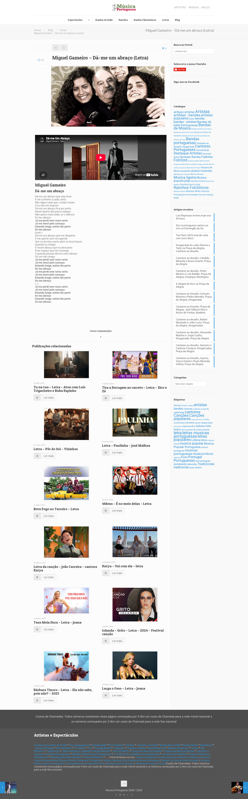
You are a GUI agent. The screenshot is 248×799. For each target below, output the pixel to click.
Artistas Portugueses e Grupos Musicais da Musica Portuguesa (167, 757)
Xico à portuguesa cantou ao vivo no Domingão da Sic (192, 227)
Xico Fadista (116, 745)
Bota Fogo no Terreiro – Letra (56, 509)
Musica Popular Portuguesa (194, 445)
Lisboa (195, 440)
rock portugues (202, 461)
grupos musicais (201, 170)
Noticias (162, 763)
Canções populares (189, 417)
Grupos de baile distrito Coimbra (185, 164)
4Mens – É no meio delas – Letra (126, 504)
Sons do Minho (121, 751)
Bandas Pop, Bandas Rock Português (180, 760)
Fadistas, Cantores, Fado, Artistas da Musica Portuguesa (130, 760)
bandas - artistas (185, 122)
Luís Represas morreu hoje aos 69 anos (193, 217)
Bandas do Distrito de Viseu (192, 136)
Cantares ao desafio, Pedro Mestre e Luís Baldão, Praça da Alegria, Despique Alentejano (193, 273)
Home (37, 30)
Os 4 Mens (79, 748)
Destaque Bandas (190, 157)
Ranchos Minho (193, 191)
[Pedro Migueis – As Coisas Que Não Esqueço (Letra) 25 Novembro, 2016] (8, 787)
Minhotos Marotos (178, 748)
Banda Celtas (190, 745)
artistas (200, 404)
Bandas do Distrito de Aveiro (201, 129)
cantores (192, 412)
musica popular (191, 443)
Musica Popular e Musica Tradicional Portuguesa (76, 760)
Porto (184, 457)
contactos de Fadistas (174, 754)
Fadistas (207, 157)
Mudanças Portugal (146, 763)
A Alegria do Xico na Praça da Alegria (192, 285)
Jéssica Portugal (44, 748)
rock (176, 197)
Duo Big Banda (102, 748)
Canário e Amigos (147, 745)
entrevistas (178, 426)
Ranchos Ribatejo (206, 195)
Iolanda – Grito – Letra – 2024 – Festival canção (133, 632)
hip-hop (177, 174)
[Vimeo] (123, 795)
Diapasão (119, 748)
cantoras (179, 412)
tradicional (181, 467)
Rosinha (129, 745)
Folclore (180, 160)
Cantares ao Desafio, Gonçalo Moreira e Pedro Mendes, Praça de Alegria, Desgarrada (194, 296)
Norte (209, 454)
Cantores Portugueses (192, 148)
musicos (199, 454)
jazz (181, 174)
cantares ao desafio (201, 409)
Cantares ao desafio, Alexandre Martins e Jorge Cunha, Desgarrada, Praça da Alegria (194, 335)
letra (178, 432)
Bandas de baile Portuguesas (192, 123)
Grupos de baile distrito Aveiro (199, 161)
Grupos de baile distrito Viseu (189, 168)
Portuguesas (184, 460)
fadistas (200, 426)
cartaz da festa (196, 419)
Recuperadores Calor (94, 763)
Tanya (194, 748)
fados (177, 429)
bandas (200, 118)
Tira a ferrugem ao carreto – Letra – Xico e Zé (134, 389)
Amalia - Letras (187, 406)
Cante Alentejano (93, 757)
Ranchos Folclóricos (191, 187)
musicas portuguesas (186, 452)
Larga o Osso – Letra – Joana (123, 688)
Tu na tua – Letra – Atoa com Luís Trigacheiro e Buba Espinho (59, 389)
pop (187, 181)
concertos (189, 422)
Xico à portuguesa (79, 745)
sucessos (180, 464)
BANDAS (194, 7)
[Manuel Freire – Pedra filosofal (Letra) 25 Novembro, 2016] (239, 787)
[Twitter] (120, 795)
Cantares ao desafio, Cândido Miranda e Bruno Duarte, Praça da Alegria (193, 261)
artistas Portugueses (58, 754)
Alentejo (177, 405)
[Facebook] (116, 795)
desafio (198, 423)
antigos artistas (184, 112)
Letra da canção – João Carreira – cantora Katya (65, 568)
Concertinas (202, 150)
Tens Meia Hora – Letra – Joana (58, 622)
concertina (179, 422)
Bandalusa (206, 745)
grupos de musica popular (198, 430)
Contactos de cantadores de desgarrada (136, 754)
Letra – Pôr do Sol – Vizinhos (56, 449)
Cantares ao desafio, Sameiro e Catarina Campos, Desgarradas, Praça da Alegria (194, 348)
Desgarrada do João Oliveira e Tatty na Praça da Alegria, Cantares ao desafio (193, 248)
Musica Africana (197, 174)
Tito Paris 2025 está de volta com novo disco (192, 237)
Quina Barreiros (157, 748)
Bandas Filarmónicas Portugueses (91, 754)
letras (63, 30)
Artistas (202, 111)
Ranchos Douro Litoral (190, 184)
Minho (204, 440)
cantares (188, 408)
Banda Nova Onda (170, 745)
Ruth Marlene (63, 748)
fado (208, 426)
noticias (177, 457)
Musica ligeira (185, 177)
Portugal (195, 457)
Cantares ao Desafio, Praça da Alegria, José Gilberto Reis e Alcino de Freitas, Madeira (193, 309)
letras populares (190, 438)
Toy (90, 748)
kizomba (187, 174)
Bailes (191, 119)
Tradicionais (205, 464)
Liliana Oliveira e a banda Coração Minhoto (86, 751)
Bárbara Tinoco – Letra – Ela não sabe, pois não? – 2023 (63, 691)
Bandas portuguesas (186, 140)
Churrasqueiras (74, 763)
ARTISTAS (180, 7)
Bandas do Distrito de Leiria (183, 132)
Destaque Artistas (188, 153)
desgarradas (207, 423)
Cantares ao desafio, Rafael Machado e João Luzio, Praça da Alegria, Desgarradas (192, 322)
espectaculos (188, 426)
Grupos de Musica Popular (147, 751)
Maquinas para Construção (120, 763)
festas (183, 430)
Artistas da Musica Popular (179, 751)
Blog (50, 30)
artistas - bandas (187, 115)
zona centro (195, 467)
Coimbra (206, 419)
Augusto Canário (136, 748)
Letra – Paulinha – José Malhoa (126, 445)
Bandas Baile (99, 745)
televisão (192, 464)
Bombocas (53, 751)
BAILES (205, 7)
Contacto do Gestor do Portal (50, 745)
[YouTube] (127, 795)
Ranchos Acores (198, 181)
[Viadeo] (131, 795)
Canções (181, 415)
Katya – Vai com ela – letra (122, 566)
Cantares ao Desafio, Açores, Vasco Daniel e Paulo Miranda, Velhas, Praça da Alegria (193, 361)
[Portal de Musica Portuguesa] (124, 7)
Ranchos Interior (179, 191)
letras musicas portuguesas (191, 434)
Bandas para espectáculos (66, 757)
